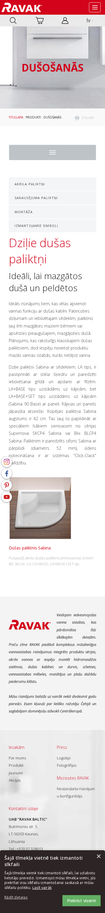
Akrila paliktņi (30, 184)
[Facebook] (6, 473)
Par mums (17, 758)
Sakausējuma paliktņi (36, 198)
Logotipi (64, 758)
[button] (20, 897)
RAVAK (21, 7)
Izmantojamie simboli (36, 225)
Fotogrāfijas (66, 765)
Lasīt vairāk (42, 887)
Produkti (33, 117)
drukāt (88, 118)
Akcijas (14, 780)
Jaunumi (16, 772)
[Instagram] (6, 461)
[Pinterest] (6, 485)
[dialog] (52, 881)
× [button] (98, 856)
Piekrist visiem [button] (81, 900)
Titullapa (16, 117)
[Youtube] (6, 497)
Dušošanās (52, 117)
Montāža (24, 212)
